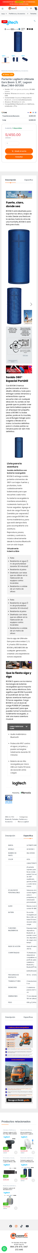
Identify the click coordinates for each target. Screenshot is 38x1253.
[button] (34, 21)
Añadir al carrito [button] (15, 1152)
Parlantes (33, 13)
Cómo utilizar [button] (25, 355)
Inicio (3, 13)
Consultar (19, 157)
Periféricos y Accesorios (17, 13)
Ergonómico (23, 1130)
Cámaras (5, 1130)
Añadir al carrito (20, 151)
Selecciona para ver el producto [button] (13, 361)
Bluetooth (4, 71)
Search (27, 8)
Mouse (30, 1130)
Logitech (26, 822)
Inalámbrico (30, 1158)
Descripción (10, 180)
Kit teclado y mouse (8, 1158)
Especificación (30, 180)
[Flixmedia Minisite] (8, 799)
